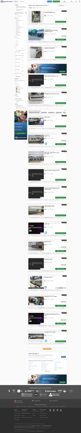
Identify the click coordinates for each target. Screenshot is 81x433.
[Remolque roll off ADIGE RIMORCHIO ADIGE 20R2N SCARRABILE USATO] (36, 34)
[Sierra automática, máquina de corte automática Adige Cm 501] (36, 139)
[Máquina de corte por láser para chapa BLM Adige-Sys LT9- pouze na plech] (36, 98)
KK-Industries (18, 32)
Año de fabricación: (18, 51)
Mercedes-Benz (19, 20)
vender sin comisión (20, 133)
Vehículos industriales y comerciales (19, 10)
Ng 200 (55, 369)
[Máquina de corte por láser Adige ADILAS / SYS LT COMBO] (36, 301)
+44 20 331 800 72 (37, 400)
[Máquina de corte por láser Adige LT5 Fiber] (36, 246)
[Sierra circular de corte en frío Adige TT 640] (36, 121)
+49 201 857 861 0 (54, 400)
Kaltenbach (18, 34)
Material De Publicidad (58, 367)
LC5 (17, 42)
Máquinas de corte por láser (34, 112)
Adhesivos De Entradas (32, 365)
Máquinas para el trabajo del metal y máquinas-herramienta (21, 7)
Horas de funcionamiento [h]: (19, 55)
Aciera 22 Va (30, 362)
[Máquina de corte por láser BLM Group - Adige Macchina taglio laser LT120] (36, 157)
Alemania (19, 89)
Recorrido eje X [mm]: (18, 73)
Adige (29, 367)
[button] (79, 1)
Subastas (18, 101)
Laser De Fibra (43, 112)
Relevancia (62, 5)
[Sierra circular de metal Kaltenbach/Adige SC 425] (36, 17)
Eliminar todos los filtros (38, 7)
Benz (17, 19)
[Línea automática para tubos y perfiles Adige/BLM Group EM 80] (36, 52)
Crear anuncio (62, 71)
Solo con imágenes (19, 105)
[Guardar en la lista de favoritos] (65, 12)
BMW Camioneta (62, 406)
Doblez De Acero (44, 365)
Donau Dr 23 (43, 367)
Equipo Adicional (44, 369)
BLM (17, 33)
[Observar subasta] (65, 277)
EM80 (17, 45)
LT (17, 40)
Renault (18, 31)
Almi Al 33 (43, 362)
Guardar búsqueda (47, 348)
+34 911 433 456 (19, 400)
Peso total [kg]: (17, 69)
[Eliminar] (46, 1)
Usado (17, 96)
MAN (17, 21)
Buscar (50, 1)
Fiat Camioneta (23, 406)
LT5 (18, 41)
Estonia (18, 91)
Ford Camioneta (38, 406)
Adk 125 (29, 369)
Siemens (18, 28)
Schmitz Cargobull (19, 27)
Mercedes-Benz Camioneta (54, 406)
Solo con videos (19, 106)
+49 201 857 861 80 (19, 402)
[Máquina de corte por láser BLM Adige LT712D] (36, 281)
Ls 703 (55, 365)
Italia (18, 86)
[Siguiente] (65, 110)
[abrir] (47, 26)
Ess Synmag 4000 (57, 362)
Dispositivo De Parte (45, 364)
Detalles (61, 287)
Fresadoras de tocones (30, 406)
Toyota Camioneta (45, 406)
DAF (17, 22)
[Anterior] (64, 110)
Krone (17, 30)
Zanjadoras (18, 406)
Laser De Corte (58, 112)
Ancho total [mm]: (17, 62)
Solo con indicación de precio (20, 50)
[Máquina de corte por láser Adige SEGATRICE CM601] (36, 210)
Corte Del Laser (51, 112)
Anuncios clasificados (20, 100)
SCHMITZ (18, 26)
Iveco (17, 25)
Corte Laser (65, 112)
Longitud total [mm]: (18, 58)
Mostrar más (47, 371)
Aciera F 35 (30, 364)
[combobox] (21, 85)
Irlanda (18, 90)
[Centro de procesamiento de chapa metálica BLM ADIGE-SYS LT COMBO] (36, 336)
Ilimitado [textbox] (17, 84)
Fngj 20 (55, 364)
